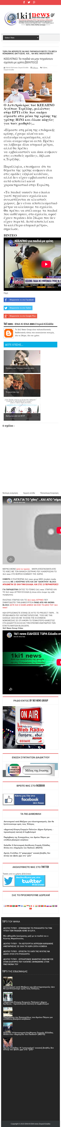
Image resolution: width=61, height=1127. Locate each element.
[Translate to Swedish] (53, 906)
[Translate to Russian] (47, 906)
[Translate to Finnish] (22, 906)
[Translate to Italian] (30, 906)
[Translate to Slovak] (50, 906)
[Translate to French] (5, 906)
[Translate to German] (8, 906)
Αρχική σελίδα (29, 493)
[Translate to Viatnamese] (30, 909)
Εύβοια (44, 67)
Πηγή (6, 293)
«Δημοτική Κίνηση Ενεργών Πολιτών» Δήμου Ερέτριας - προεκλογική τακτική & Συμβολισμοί (26, 1003)
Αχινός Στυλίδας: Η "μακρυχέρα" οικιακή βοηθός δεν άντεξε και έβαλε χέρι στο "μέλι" (28, 1048)
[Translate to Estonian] (19, 906)
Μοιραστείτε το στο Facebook (22, 300)
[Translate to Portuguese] (42, 906)
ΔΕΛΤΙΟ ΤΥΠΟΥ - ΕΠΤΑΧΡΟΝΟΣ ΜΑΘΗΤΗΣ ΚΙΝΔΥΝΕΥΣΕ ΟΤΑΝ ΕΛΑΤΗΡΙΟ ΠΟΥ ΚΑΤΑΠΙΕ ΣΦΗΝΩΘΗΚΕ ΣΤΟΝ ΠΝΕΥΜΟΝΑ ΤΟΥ (28, 961)
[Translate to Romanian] (45, 906)
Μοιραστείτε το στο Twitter (20, 308)
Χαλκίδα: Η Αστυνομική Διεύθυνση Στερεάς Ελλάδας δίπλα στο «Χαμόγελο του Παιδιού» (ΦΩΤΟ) (28, 1033)
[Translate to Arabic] (13, 906)
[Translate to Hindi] (25, 906)
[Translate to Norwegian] (39, 906)
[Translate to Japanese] (33, 906)
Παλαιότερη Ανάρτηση (49, 493)
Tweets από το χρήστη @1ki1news (17, 874)
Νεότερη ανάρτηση (10, 493)
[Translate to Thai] (56, 906)
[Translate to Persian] (36, 906)
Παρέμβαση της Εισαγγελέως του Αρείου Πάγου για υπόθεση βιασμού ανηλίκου (28, 1018)
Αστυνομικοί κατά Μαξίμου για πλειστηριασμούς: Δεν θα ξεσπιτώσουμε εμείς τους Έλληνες (29, 987)
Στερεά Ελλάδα (9, 70)
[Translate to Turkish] (11, 906)
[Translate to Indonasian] (28, 906)
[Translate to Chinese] (16, 906)
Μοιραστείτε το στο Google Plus (23, 316)
